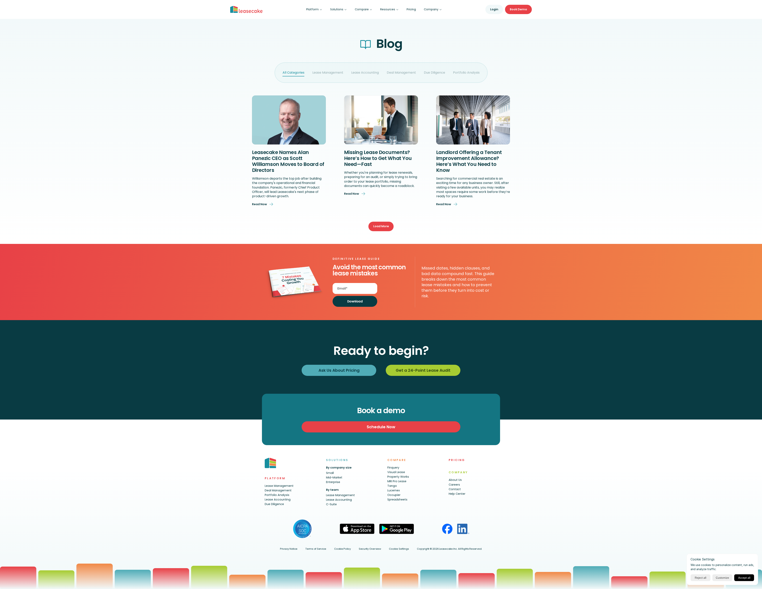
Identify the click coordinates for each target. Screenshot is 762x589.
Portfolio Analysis (466, 72)
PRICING (457, 460)
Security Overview (370, 549)
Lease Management (327, 72)
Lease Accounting (365, 72)
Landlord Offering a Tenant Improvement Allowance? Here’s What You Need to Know (469, 161)
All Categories (293, 72)
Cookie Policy (342, 549)
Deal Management (401, 72)
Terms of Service (315, 549)
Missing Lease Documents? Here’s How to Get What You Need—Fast (378, 158)
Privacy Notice (288, 549)
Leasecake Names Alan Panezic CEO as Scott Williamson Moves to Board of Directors (288, 161)
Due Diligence (434, 72)
